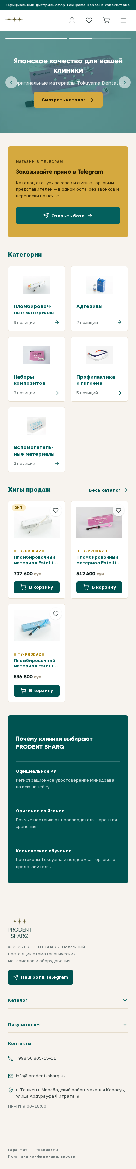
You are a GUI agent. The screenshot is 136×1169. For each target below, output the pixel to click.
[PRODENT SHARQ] (14, 20)
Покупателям (24, 1024)
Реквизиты (46, 1150)
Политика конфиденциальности (42, 1156)
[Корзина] (106, 20)
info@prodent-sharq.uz (41, 1075)
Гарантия (17, 1150)
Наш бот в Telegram (44, 977)
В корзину (41, 587)
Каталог (18, 1000)
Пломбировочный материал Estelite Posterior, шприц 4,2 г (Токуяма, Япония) (35, 663)
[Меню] (123, 20)
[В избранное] (56, 510)
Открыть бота (68, 215)
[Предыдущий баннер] (11, 82)
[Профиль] (72, 20)
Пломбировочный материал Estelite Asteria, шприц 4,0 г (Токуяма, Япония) (37, 560)
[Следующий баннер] (125, 82)
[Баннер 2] (100, 38)
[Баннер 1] (36, 38)
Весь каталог (105, 490)
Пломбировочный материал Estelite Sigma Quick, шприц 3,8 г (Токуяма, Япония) (99, 560)
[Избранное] (89, 20)
